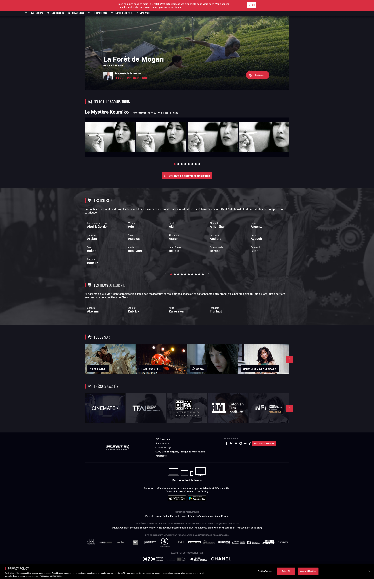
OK (253, 5)
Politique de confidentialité (51, 576)
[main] (187, 571)
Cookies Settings (265, 571)
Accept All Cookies (308, 571)
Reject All (286, 571)
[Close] (369, 571)
